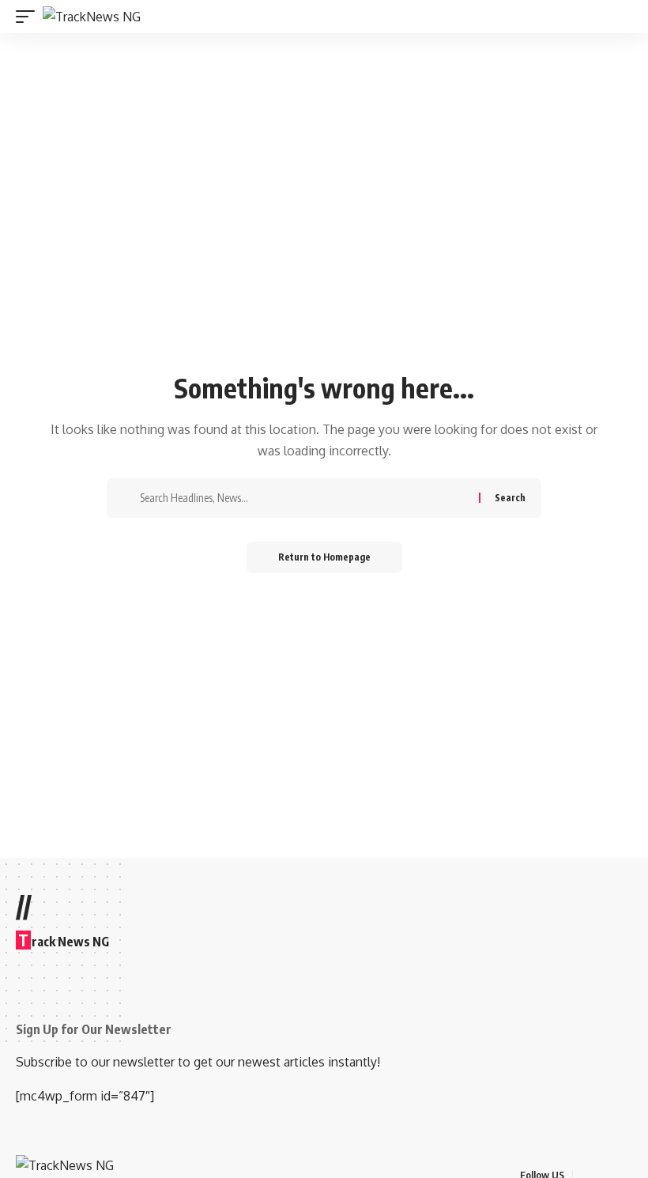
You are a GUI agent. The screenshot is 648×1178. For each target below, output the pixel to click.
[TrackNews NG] (92, 17)
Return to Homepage (324, 557)
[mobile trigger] (29, 17)
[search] (622, 16)
